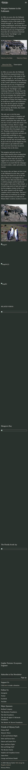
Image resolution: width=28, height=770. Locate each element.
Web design (18, 763)
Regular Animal (6, 765)
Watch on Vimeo (22, 58)
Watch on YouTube (6, 58)
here (6, 685)
